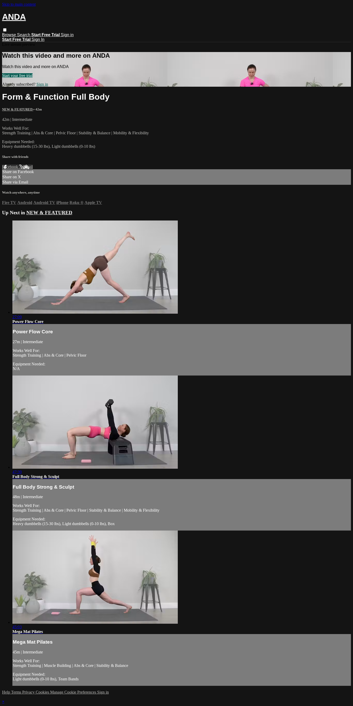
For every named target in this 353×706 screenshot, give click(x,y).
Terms (16, 692)
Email (28, 167)
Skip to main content (19, 4)
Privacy (29, 692)
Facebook (10, 167)
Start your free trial (17, 75)
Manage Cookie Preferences (73, 692)
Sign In (38, 39)
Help (6, 692)
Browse (9, 35)
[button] (4, 30)
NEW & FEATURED (17, 109)
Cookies (43, 692)
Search (24, 35)
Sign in (67, 35)
